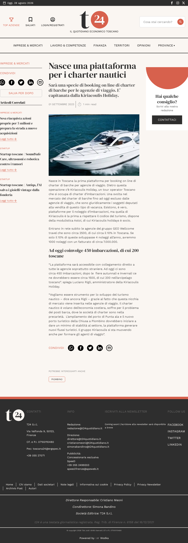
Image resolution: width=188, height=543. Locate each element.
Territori (122, 45)
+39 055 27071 (36, 455)
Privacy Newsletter (149, 484)
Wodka (104, 538)
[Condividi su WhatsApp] (71, 348)
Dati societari (46, 484)
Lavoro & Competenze (68, 45)
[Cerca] (180, 22)
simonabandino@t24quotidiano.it (88, 446)
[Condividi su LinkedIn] (30, 82)
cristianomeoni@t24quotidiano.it (88, 442)
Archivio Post (14, 488)
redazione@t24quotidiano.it (84, 428)
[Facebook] (171, 2)
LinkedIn (175, 444)
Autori (32, 488)
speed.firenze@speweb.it (83, 468)
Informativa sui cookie (94, 484)
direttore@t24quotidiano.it (84, 438)
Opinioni (144, 45)
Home (9, 484)
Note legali (67, 484)
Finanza (99, 45)
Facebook (175, 424)
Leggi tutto (6, 138)
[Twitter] (183, 2)
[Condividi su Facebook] (11, 82)
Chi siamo (25, 484)
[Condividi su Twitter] (21, 82)
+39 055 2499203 (78, 465)
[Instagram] (177, 2)
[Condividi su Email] (40, 82)
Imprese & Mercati (28, 45)
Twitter (174, 438)
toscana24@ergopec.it (47, 448)
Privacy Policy (122, 484)
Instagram (176, 431)
